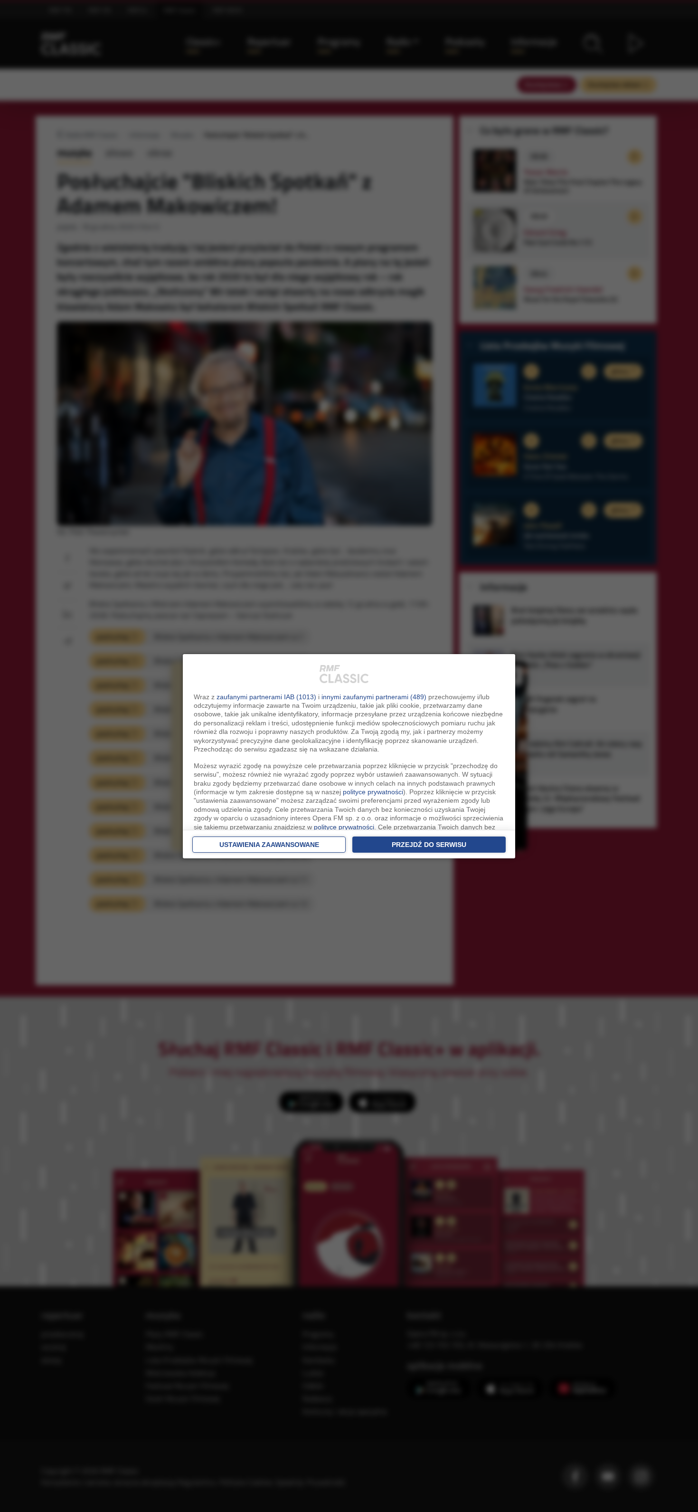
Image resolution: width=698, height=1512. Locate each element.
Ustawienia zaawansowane (269, 844)
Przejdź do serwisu (429, 844)
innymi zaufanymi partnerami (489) (373, 697)
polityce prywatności (373, 792)
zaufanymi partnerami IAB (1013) (266, 697)
